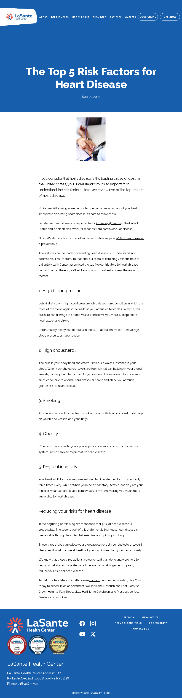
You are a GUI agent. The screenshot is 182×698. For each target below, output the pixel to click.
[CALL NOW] (170, 20)
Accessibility (158, 623)
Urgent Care (80, 17)
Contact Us (141, 628)
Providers (99, 17)
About (43, 17)
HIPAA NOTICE (150, 617)
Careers (130, 17)
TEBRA (106, 693)
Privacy (129, 617)
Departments (60, 17)
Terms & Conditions (128, 623)
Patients (116, 17)
